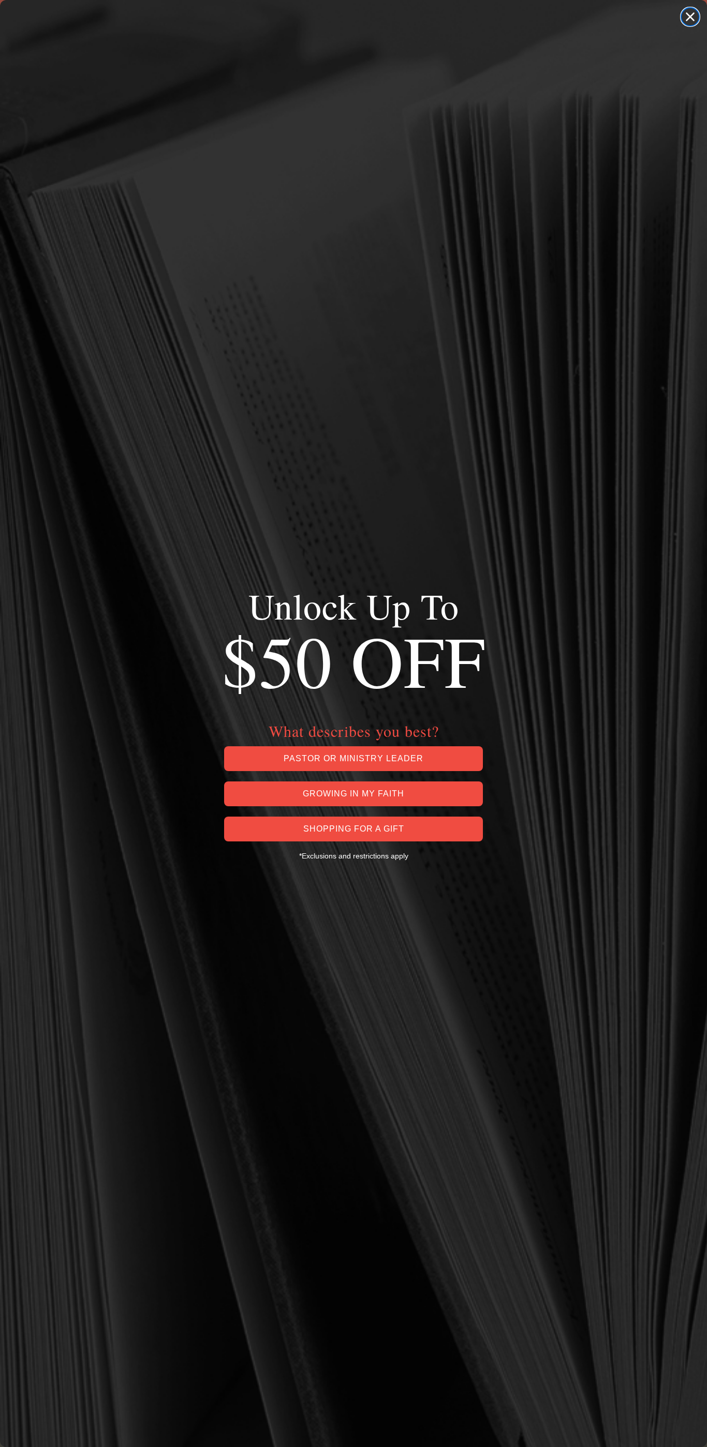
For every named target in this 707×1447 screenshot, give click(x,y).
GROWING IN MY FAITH (353, 793)
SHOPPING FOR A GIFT (353, 828)
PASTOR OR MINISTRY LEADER (353, 758)
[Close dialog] (690, 17)
